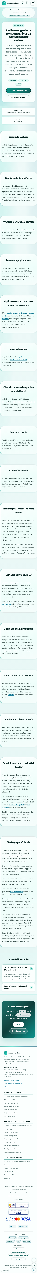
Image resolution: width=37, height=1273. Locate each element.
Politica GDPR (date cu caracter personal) (18, 1196)
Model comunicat (18, 1031)
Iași (18, 1241)
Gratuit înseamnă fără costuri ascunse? (15, 987)
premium (5, 319)
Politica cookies (18, 1199)
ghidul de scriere (25, 357)
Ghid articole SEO (9, 1142)
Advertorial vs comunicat (12, 1146)
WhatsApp (7, 1087)
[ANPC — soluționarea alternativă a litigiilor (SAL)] (18, 1205)
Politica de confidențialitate (24, 1186)
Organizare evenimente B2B (18, 1255)
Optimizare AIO (9, 1175)
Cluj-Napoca (23, 1238)
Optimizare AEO (9, 1172)
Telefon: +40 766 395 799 (11, 1080)
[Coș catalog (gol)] (22, 3)
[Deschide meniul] (32, 3)
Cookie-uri (5, 1270)
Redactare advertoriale (11, 1106)
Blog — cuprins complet (11, 1139)
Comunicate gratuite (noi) (18, 90)
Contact (19, 1024)
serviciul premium (16, 892)
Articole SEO (8, 1129)
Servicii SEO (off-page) (11, 1168)
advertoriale (6, 604)
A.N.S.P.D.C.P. (23, 1226)
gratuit (22, 1011)
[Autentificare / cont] (26, 3)
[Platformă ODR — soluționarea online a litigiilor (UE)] (18, 1212)
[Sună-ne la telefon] (34, 1265)
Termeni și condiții (9, 1186)
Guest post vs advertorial (12, 1149)
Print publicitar (18, 1249)
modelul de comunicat (18, 360)
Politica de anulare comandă (18, 1193)
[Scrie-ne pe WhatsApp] (34, 1270)
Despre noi (7, 1178)
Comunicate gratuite (10, 1136)
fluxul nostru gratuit (16, 805)
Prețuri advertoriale (10, 1113)
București (12, 1238)
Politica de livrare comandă (18, 1190)
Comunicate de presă (11, 1132)
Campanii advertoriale (11, 1110)
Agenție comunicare (18, 1252)
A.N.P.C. (12, 1226)
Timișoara (10, 1241)
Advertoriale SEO (9, 1100)
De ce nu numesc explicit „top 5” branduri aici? (15, 969)
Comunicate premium (18, 97)
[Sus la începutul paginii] (34, 1260)
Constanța (26, 1241)
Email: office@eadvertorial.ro (13, 1084)
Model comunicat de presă (12, 1152)
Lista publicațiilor (9, 1116)
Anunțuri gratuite (18, 1259)
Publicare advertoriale (11, 1103)
